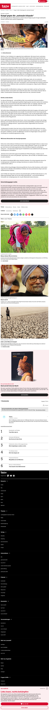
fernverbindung (4, 583)
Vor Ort (2, 626)
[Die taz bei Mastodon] (8, 476)
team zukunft (3, 605)
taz (4, 472)
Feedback (3, 681)
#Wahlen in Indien (24, 207)
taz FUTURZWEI (4, 647)
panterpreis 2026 (4, 571)
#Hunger (14, 207)
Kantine (2, 665)
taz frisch (3, 607)
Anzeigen (3, 671)
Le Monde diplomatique (5, 650)
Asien (11, 10)
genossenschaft (4, 559)
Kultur (2, 493)
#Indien (18, 207)
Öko (1, 487)
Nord (2, 502)
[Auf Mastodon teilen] (15, 215)
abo (1, 557)
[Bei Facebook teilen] (20, 215)
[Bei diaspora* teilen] (26, 215)
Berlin (2, 499)
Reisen (2, 662)
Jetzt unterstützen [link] (24, 201)
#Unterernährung (8, 207)
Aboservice (3, 684)
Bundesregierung (4, 523)
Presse (2, 547)
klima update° (3, 586)
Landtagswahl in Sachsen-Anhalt (7, 514)
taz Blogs (3, 644)
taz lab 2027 (3, 634)
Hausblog (3, 538)
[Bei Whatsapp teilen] (23, 215)
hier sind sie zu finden (40, 410)
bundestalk (3, 581)
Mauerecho (3, 589)
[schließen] (47, 688)
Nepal (2, 517)
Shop (2, 668)
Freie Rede (3, 592)
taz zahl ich (3, 562)
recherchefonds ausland (6, 565)
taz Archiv (3, 653)
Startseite (3, 10)
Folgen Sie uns (3, 475)
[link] (18, 6)
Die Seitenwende (4, 541)
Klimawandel (3, 526)
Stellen (2, 544)
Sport (2, 496)
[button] (47, 1)
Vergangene (3, 632)
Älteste (46, 401)
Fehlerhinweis (15, 210)
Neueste (43, 401)
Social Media (3, 520)
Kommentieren (9, 210)
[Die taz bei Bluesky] (11, 476)
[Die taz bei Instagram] (14, 476)
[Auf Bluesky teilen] (18, 215)
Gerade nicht (42, 688)
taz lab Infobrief (4, 613)
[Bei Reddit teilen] (29, 215)
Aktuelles (3, 535)
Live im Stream (4, 629)
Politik (7, 10)
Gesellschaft (3, 490)
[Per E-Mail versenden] (12, 215)
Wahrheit (2, 505)
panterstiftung (4, 568)
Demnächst (3, 623)
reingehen (3, 595)
